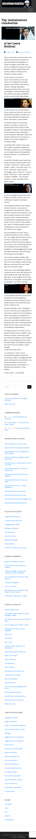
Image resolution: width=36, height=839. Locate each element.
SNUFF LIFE (8, 634)
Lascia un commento (24, 52)
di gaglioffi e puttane (11, 718)
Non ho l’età (8, 642)
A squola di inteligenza (12, 582)
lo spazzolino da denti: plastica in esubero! (15, 566)
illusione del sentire (11, 752)
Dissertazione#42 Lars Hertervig (16, 418)
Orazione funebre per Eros (13, 768)
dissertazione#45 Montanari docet (16, 503)
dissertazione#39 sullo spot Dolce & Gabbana (16, 475)
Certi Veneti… (9, 638)
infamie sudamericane (12, 610)
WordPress (22, 837)
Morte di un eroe (10, 404)
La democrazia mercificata (13, 520)
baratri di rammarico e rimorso (14, 562)
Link (6, 812)
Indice (6, 808)
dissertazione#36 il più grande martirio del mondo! (17, 458)
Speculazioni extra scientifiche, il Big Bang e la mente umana (16, 591)
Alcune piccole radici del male (14, 700)
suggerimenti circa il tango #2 (14, 741)
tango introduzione (11, 721)
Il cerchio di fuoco (10, 536)
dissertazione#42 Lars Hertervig (15, 491)
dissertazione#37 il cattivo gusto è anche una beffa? (18, 464)
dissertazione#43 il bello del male (15, 495)
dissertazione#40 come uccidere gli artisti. (16, 481)
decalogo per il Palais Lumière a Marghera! (15, 629)
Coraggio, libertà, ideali (12, 524)
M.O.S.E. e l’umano (10, 586)
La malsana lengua (11, 772)
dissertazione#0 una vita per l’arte (15, 444)
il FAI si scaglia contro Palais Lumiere (16, 625)
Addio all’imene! (10, 544)
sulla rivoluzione (10, 532)
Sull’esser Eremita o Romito (13, 780)
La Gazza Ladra (10, 791)
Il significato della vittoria (13, 517)
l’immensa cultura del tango (13, 749)
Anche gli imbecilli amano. (13, 692)
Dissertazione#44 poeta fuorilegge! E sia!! (18, 499)
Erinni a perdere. (10, 667)
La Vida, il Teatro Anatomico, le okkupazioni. (15, 647)
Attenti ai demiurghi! (11, 540)
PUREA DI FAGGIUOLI (12, 764)
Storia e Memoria (10, 659)
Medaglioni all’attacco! (12, 528)
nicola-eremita (11, 422)
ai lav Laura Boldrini (12, 44)
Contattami (8, 804)
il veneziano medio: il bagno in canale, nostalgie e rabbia (17, 614)
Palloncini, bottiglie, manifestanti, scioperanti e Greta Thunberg (15, 572)
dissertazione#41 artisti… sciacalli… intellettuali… (16, 486)
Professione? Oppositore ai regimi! (16, 596)
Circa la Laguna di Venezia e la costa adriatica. (16, 578)
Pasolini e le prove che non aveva (15, 548)
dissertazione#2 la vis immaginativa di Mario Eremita (17, 452)
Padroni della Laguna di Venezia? (15, 652)
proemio (7, 816)
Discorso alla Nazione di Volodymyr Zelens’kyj (16, 399)
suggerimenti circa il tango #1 (14, 737)
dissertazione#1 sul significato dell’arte (17, 448)
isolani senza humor (11, 655)
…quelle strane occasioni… (13, 675)
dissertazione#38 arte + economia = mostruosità (16, 469)
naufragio (8, 733)
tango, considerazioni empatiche (15, 725)
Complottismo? (9, 663)
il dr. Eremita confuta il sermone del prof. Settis (18, 620)
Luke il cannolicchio (11, 783)
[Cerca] (29, 387)
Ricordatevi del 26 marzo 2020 (14, 671)
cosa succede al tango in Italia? (17, 429)
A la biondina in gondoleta (13, 787)
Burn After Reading (11, 679)
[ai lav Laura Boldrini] (18, 33)
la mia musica (9, 745)
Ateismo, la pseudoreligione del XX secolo (16, 687)
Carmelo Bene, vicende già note (15, 696)
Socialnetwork (9, 820)
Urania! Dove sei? (10, 683)
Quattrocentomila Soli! (12, 756)
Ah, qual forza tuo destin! (13, 776)
